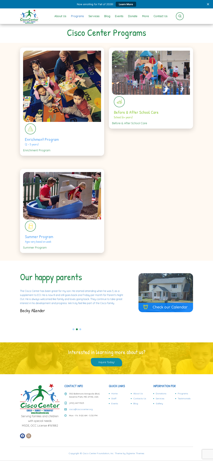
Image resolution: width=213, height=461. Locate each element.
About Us (60, 16)
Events (119, 16)
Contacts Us (139, 398)
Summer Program (35, 247)
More (145, 16)
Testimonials (184, 398)
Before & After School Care (129, 123)
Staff (113, 398)
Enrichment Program (36, 150)
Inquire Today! (106, 362)
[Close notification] (208, 4)
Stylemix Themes (135, 453)
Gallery (159, 403)
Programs (77, 16)
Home (114, 393)
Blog (107, 16)
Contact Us (160, 16)
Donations (161, 393)
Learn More (126, 4)
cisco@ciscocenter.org (81, 409)
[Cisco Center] (29, 16)
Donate (132, 16)
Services (94, 16)
